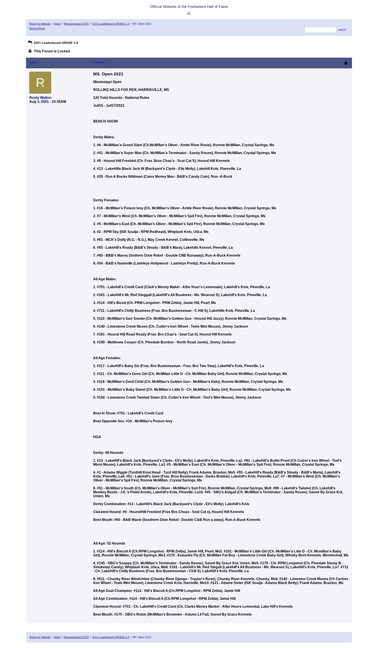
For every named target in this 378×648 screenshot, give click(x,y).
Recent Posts (37, 28)
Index (57, 23)
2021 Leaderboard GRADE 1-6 (110, 23)
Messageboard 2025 (76, 23)
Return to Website (40, 23)
